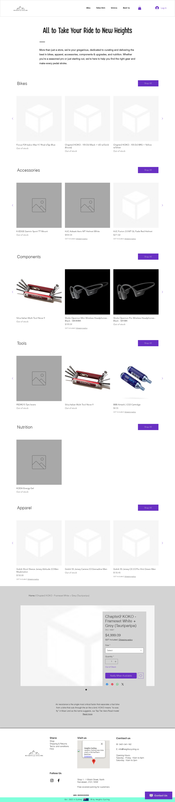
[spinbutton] (111, 661)
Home (32, 595)
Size (107, 645)
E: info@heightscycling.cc (127, 749)
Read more (87, 714)
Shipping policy (82, 239)
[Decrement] (107, 661)
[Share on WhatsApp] (117, 684)
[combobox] (124, 650)
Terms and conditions (59, 746)
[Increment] (115, 661)
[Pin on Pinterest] (112, 684)
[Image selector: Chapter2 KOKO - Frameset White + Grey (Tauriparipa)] (86, 689)
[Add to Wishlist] (141, 676)
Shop (52, 741)
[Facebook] (58, 780)
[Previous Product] (12, 118)
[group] (87, 126)
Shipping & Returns (58, 743)
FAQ (52, 749)
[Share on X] (122, 684)
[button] (114, 8)
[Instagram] (52, 780)
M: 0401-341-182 (123, 744)
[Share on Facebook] (107, 684)
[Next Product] (162, 118)
